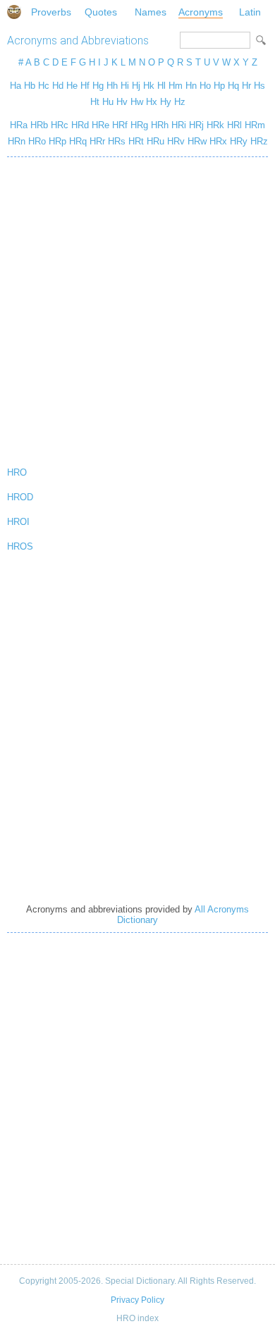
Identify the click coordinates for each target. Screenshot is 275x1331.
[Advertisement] (137, 308)
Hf (85, 85)
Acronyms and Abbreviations (78, 40)
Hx (151, 102)
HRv (176, 141)
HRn (16, 141)
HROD (20, 497)
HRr (97, 141)
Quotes (101, 12)
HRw (197, 141)
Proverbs (51, 12)
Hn (191, 85)
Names (150, 12)
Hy (165, 102)
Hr (246, 85)
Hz (179, 102)
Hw (136, 102)
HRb (39, 125)
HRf (120, 125)
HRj (196, 125)
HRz (259, 141)
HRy (239, 141)
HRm (255, 125)
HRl (234, 125)
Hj (136, 85)
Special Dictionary (14, 12)
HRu (155, 141)
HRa (19, 125)
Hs (259, 85)
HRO (17, 472)
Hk (148, 85)
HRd (80, 125)
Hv (122, 102)
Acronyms (200, 12)
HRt (136, 141)
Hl (161, 85)
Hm (176, 85)
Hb (29, 85)
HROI (18, 521)
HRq (78, 141)
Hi (125, 85)
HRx (218, 141)
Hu (108, 102)
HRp (57, 141)
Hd (57, 85)
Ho (205, 85)
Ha (15, 85)
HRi (178, 125)
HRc (59, 125)
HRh (160, 125)
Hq (233, 85)
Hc (43, 85)
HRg (139, 125)
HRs (117, 141)
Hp (219, 85)
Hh (112, 85)
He (72, 85)
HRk (215, 125)
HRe (100, 125)
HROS (20, 546)
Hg (98, 85)
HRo (37, 141)
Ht (94, 102)
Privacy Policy (137, 1300)
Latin (250, 12)
